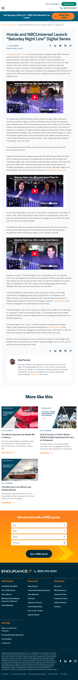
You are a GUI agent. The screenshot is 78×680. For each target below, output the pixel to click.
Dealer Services (60, 602)
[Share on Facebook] (50, 46)
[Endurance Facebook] (60, 661)
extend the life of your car (55, 170)
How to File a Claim (35, 611)
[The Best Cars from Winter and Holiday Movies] (20, 470)
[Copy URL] (70, 46)
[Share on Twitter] (60, 46)
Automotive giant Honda (16, 54)
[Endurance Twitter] (70, 661)
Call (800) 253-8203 (9, 586)
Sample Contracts (35, 602)
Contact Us (6, 643)
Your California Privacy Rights (18, 674)
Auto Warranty (33, 594)
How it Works (7, 594)
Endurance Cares (60, 598)
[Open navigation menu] (3, 8)
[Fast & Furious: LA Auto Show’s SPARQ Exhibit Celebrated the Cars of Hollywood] (58, 417)
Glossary (31, 598)
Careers (57, 606)
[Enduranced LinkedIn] (65, 661)
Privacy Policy (5, 674)
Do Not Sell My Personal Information (37, 674)
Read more (35, 374)
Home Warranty (7, 605)
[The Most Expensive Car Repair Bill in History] (20, 417)
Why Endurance (60, 590)
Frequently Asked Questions (39, 590)
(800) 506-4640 (64, 16)
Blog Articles (33, 586)
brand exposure (59, 301)
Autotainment (7, 430)
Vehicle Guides (33, 615)
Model (15, 537)
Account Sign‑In (54, 4)
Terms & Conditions (53, 674)
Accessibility (6, 639)
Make (15, 531)
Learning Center (12, 25)
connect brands (54, 327)
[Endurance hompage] (17, 571)
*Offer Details (63, 674)
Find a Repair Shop (35, 606)
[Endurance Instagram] (75, 661)
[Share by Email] (65, 46)
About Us (57, 586)
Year (14, 525)
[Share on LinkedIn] (55, 46)
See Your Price (69, 4)
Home (3, 25)
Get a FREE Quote (39, 554)
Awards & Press (60, 594)
